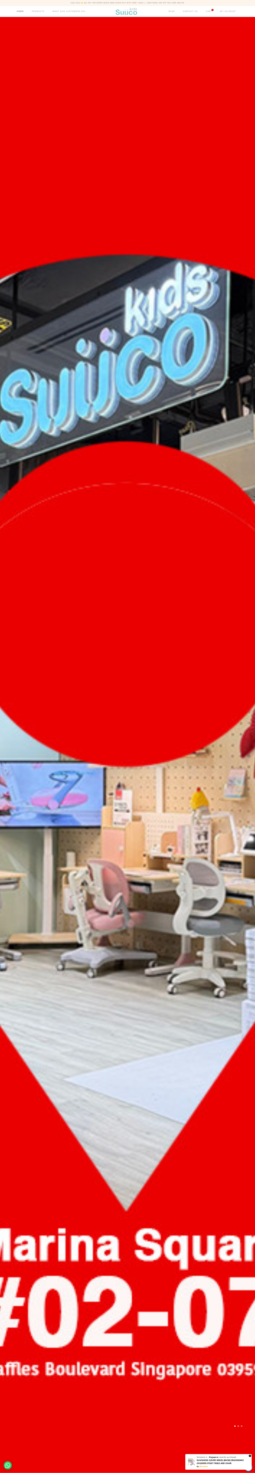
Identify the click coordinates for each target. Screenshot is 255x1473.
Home (20, 11)
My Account (228, 11)
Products (38, 11)
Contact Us (190, 11)
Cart (209, 11)
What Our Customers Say (69, 11)
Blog (172, 11)
